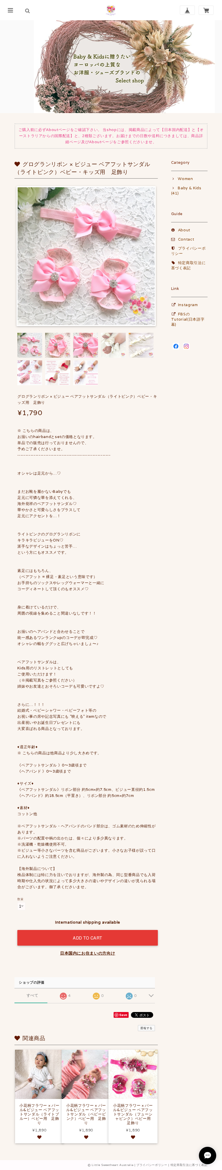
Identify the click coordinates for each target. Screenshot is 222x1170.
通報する (146, 1028)
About (184, 230)
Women (185, 178)
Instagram (188, 304)
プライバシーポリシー (151, 1165)
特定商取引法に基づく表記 (188, 265)
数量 (20, 899)
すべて (32, 995)
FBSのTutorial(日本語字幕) (188, 319)
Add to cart (87, 938)
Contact (186, 239)
